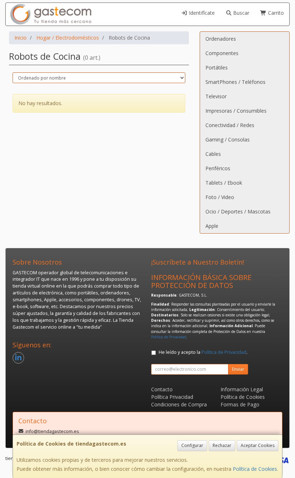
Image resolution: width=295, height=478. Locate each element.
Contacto (162, 389)
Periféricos (217, 168)
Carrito (275, 12)
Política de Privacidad (168, 336)
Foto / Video (219, 197)
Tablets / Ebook (223, 182)
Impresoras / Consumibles (236, 110)
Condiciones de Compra (179, 404)
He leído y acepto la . (203, 352)
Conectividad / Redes (229, 125)
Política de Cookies (255, 468)
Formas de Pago (240, 404)
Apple (211, 225)
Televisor (216, 96)
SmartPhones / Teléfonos (235, 81)
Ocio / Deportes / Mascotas (238, 211)
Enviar (238, 369)
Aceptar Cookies (257, 445)
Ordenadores (220, 38)
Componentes (222, 53)
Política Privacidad (172, 396)
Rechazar (222, 445)
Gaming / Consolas (227, 139)
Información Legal (242, 389)
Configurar (192, 445)
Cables (213, 153)
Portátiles (216, 67)
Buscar (240, 12)
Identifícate (201, 12)
